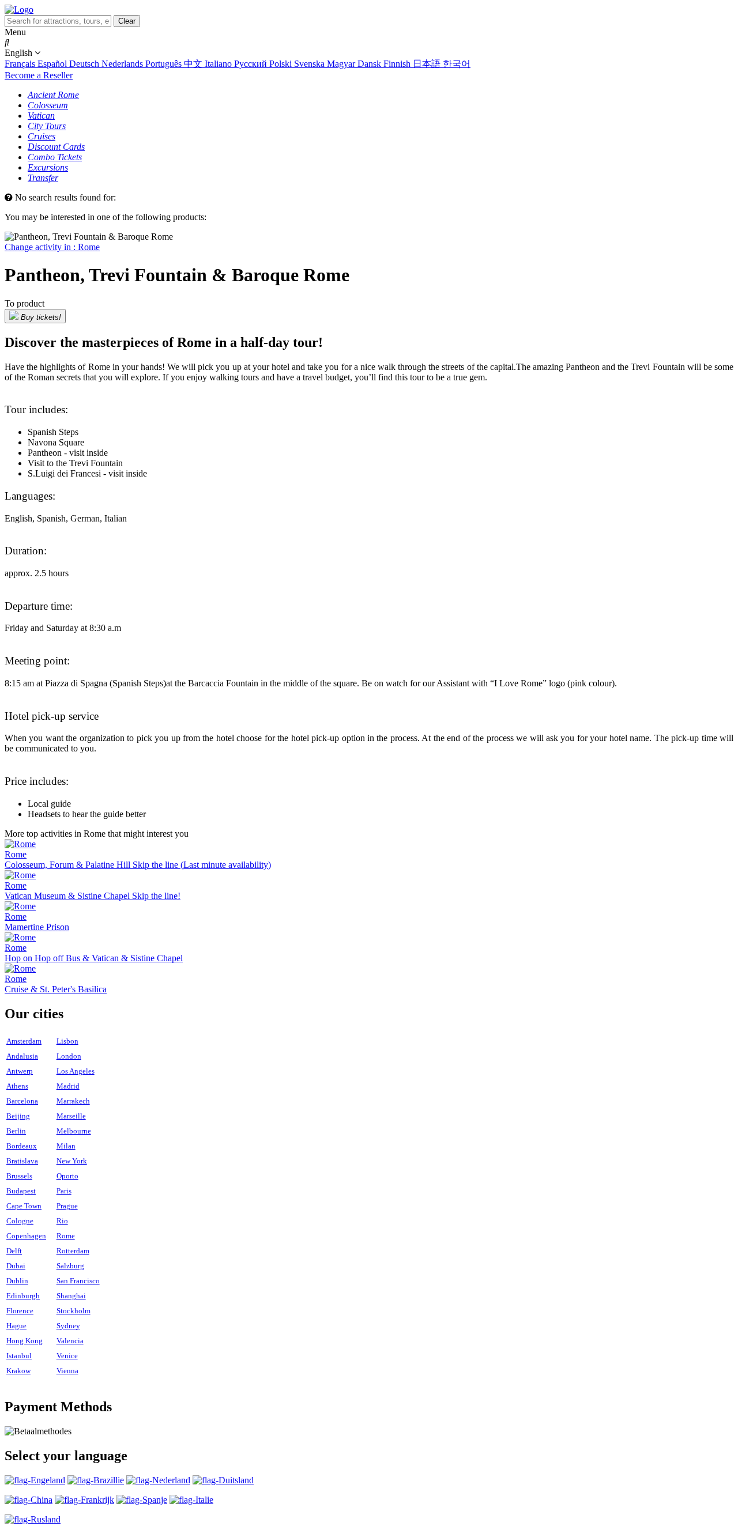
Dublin (17, 1280)
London (69, 1056)
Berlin (16, 1131)
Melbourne (74, 1131)
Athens (17, 1086)
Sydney (68, 1325)
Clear (126, 21)
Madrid (68, 1086)
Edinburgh (23, 1295)
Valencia (70, 1340)
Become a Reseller (39, 75)
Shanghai (71, 1295)
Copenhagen (26, 1235)
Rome (66, 1235)
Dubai (15, 1265)
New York (72, 1161)
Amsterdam (24, 1041)
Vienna (67, 1370)
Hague (16, 1325)
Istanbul (19, 1355)
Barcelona (22, 1101)
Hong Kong (24, 1340)
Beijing (18, 1116)
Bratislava (22, 1161)
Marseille (71, 1116)
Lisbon (67, 1041)
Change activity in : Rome (52, 247)
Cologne (19, 1220)
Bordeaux (21, 1146)
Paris (64, 1191)
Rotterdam (73, 1250)
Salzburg (70, 1265)
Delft (14, 1250)
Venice (67, 1355)
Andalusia (22, 1056)
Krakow (18, 1370)
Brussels (19, 1176)
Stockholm (74, 1310)
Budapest (21, 1191)
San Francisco (78, 1280)
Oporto (67, 1176)
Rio (62, 1220)
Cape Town (24, 1205)
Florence (19, 1310)
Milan (66, 1146)
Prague (67, 1205)
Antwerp (19, 1071)
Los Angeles (76, 1071)
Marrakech (73, 1101)
